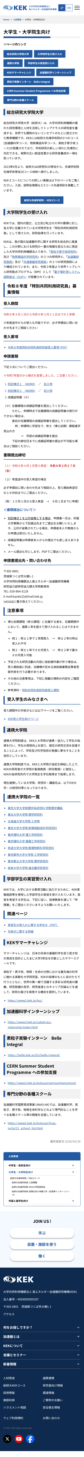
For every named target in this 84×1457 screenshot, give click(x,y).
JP (61, 8)
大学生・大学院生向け (21, 1172)
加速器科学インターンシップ (55, 72)
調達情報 (48, 1393)
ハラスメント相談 (14, 1407)
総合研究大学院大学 (18, 54)
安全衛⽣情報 (51, 1407)
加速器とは (11, 1336)
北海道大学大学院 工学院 (24, 821)
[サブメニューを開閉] (78, 1327)
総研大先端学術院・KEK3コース (25, 1178)
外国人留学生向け (18, 1200)
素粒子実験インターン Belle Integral (28, 81)
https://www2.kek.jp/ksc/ (25, 1000)
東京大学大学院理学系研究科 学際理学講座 (35, 808)
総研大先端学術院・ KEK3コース (42, 200)
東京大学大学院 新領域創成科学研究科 (32, 828)
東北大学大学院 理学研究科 (25, 814)
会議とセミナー (14, 1354)
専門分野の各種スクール (20, 100)
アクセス (8, 1314)
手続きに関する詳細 (20, 931)
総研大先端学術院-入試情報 (24, 1182)
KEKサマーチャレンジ (19, 72)
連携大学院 (13, 63)
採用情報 (9, 1393)
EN (69, 8)
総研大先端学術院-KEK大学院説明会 (28, 1186)
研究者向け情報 (53, 1385)
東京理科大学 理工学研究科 (25, 835)
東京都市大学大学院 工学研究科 (28, 855)
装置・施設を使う (42, 1244)
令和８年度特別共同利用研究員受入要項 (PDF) (37, 347)
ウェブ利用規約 (13, 1418)
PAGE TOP (76, 1267)
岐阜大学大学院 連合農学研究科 (28, 868)
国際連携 (48, 1378)
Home (6, 19)
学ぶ (42, 1232)
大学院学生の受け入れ (50, 54)
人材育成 (17, 19)
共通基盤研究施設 (34, 262)
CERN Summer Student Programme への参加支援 (36, 90)
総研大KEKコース (14, 1385)
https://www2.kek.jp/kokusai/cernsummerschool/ (42, 1083)
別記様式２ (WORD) (21, 391)
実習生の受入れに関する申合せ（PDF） (33, 925)
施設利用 (9, 1400)
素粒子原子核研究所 (63, 251)
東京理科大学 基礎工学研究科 (26, 841)
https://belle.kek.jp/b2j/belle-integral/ (34, 1055)
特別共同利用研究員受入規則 (40, 690)
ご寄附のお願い (53, 1400)
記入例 (48, 384)
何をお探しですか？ (18, 1327)
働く (42, 1255)
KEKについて (13, 1345)
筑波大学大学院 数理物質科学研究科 (31, 848)
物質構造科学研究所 (25, 257)
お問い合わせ (51, 1418)
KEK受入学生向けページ (23, 719)
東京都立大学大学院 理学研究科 (28, 861)
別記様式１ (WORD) (21, 384)
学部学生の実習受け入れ (41, 63)
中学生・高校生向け (20, 1165)
